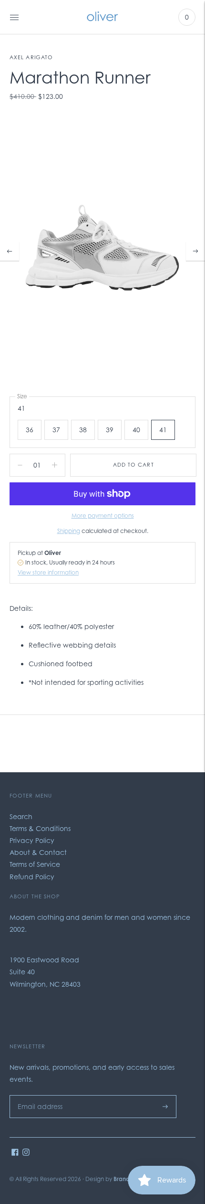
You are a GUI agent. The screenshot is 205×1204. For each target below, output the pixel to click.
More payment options (103, 515)
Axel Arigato (31, 57)
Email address (37, 1094)
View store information (48, 572)
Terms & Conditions (40, 828)
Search (21, 816)
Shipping (68, 530)
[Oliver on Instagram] (26, 1153)
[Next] (195, 251)
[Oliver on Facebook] (15, 1153)
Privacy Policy (32, 840)
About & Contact (38, 852)
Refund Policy (32, 877)
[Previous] (9, 251)
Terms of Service (35, 864)
